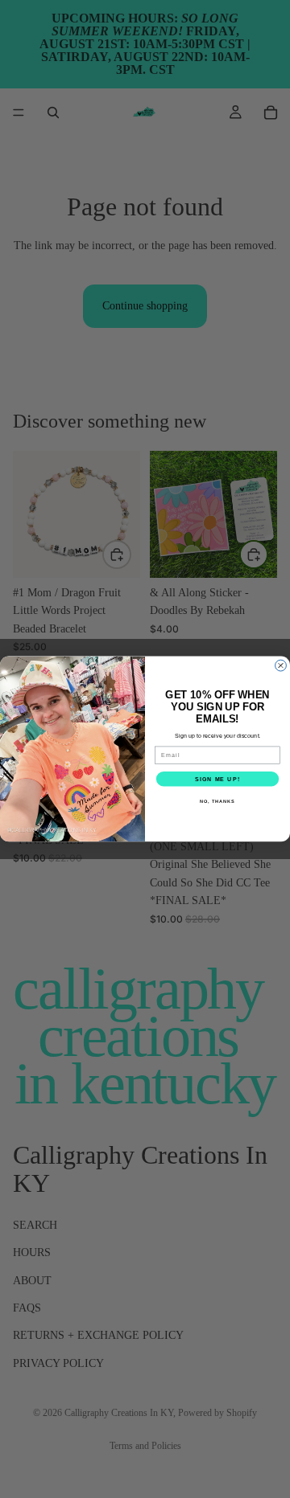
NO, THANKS (217, 801)
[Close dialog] (281, 665)
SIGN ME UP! (217, 779)
